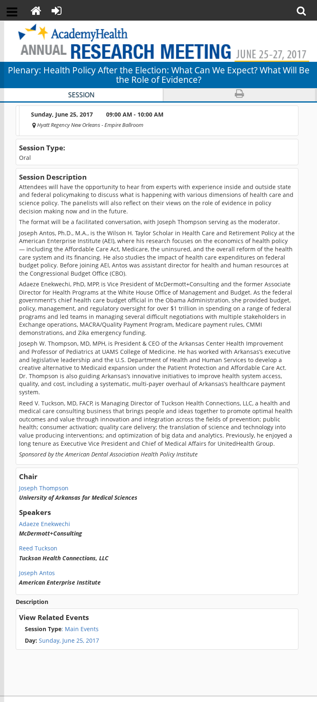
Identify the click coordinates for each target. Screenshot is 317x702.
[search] (304, 10)
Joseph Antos (37, 573)
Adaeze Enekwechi (44, 524)
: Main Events (62, 629)
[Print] (239, 95)
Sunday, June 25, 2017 (69, 641)
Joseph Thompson (44, 488)
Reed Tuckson (38, 548)
